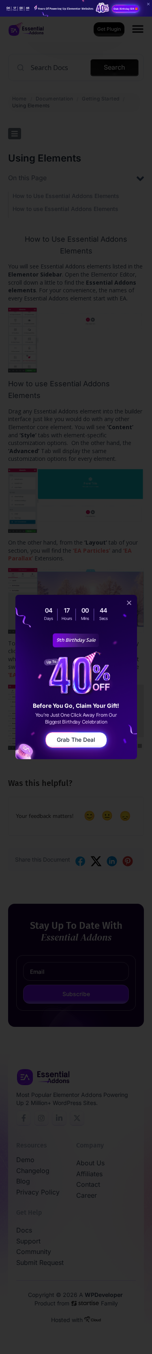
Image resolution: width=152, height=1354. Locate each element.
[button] (129, 603)
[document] (76, 677)
